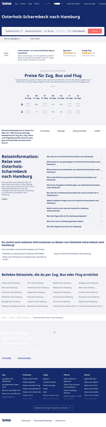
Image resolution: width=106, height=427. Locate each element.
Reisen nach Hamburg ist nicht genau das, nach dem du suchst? (24, 258)
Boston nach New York (11, 390)
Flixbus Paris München (32, 392)
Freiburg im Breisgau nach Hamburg (16, 306)
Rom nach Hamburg (9, 287)
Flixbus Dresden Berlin (32, 389)
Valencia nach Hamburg (88, 301)
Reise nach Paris (91, 385)
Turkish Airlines (49, 382)
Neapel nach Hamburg (36, 292)
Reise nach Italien (91, 392)
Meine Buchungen (73, 4)
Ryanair (46, 379)
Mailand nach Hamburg (62, 287)
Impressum (26, 420)
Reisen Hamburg (23, 318)
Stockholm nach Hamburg (12, 297)
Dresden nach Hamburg (88, 292)
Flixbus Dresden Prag (31, 385)
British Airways (49, 385)
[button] (49, 31)
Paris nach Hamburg (35, 283)
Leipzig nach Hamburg (62, 292)
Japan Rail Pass (90, 379)
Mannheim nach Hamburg (37, 306)
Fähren (36, 4)
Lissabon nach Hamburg (36, 301)
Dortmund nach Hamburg (89, 297)
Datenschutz (60, 420)
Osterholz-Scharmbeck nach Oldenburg (68, 306)
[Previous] (21, 97)
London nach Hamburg (11, 283)
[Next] (84, 97)
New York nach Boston (11, 394)
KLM (45, 392)
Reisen (11, 318)
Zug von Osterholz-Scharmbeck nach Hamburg (72, 253)
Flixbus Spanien (29, 382)
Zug (16, 4)
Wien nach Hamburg (87, 287)
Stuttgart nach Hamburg (88, 283)
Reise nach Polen (91, 389)
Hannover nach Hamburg (12, 292)
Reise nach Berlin (91, 382)
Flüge (30, 4)
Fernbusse (27, 375)
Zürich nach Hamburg (61, 301)
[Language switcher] (58, 3)
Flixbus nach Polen (30, 379)
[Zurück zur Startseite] (8, 3)
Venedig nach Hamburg (11, 301)
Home (4, 318)
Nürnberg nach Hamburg (63, 297)
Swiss (45, 389)
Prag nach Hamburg (35, 297)
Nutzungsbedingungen (43, 420)
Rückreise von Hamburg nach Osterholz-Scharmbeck (23, 253)
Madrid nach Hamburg (62, 283)
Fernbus (23, 4)
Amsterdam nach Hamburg (38, 287)
